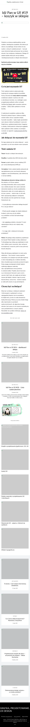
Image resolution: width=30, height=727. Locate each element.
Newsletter (25, 716)
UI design (15, 687)
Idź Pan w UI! (15, 9)
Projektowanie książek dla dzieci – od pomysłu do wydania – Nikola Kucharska (15, 655)
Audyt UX (4, 471)
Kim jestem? (17, 716)
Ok (15, 724)
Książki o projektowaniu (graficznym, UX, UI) (14, 446)
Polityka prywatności (6, 716)
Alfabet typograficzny (7, 550)
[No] (28, 722)
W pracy (15, 616)
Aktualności (15, 581)
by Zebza (9, 104)
